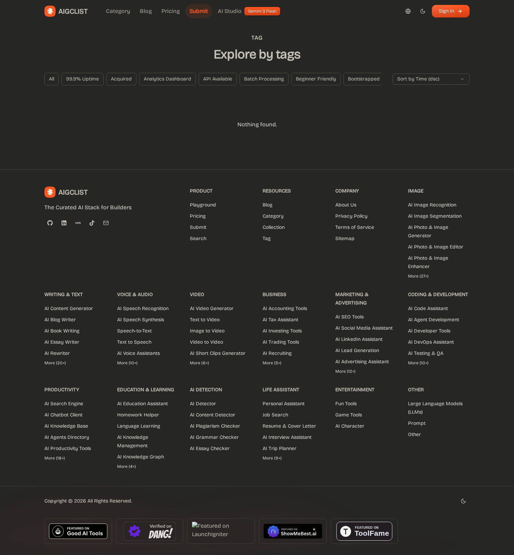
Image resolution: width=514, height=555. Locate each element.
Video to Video (206, 342)
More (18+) (54, 458)
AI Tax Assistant (280, 320)
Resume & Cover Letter (289, 426)
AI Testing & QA (425, 353)
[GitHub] (50, 223)
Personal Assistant (284, 404)
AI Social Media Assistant (364, 328)
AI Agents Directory (66, 437)
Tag (267, 238)
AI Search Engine (63, 404)
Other (414, 434)
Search (198, 238)
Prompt (417, 423)
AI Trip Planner (280, 448)
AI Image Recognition (432, 205)
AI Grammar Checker (214, 437)
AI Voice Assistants (138, 353)
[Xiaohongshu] (78, 223)
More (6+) (199, 362)
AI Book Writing (61, 331)
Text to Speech (134, 342)
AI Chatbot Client (63, 415)
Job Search (275, 415)
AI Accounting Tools (285, 308)
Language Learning (138, 426)
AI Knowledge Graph (140, 457)
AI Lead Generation (357, 350)
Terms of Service (354, 227)
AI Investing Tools (282, 331)
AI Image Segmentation (435, 216)
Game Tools (348, 415)
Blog (267, 205)
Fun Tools (346, 404)
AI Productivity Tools (67, 448)
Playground (203, 205)
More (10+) (127, 362)
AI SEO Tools (349, 317)
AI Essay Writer (61, 342)
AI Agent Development (433, 320)
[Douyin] (92, 223)
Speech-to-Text (134, 331)
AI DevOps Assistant (431, 342)
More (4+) (126, 466)
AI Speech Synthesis (140, 320)
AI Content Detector (212, 415)
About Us (345, 205)
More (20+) (55, 362)
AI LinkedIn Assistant (359, 339)
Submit (198, 227)
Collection (274, 227)
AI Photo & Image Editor (435, 247)
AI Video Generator (212, 308)
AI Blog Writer (60, 320)
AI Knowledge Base (66, 426)
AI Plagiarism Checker (215, 426)
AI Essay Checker (210, 448)
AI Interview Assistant (287, 437)
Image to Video (207, 331)
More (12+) (345, 371)
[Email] (106, 223)
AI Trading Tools (281, 342)
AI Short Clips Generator (217, 353)
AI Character (349, 426)
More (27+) (418, 276)
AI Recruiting (277, 353)
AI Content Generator (68, 308)
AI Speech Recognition (143, 308)
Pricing (198, 216)
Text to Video (205, 320)
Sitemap (345, 238)
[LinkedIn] (64, 223)
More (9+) (272, 458)
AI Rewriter (57, 353)
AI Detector (203, 404)
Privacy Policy (351, 216)
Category (273, 216)
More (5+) (272, 362)
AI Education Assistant (142, 404)
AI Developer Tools (429, 331)
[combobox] (431, 79)
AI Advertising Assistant (362, 362)
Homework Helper (138, 415)
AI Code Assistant (428, 308)
